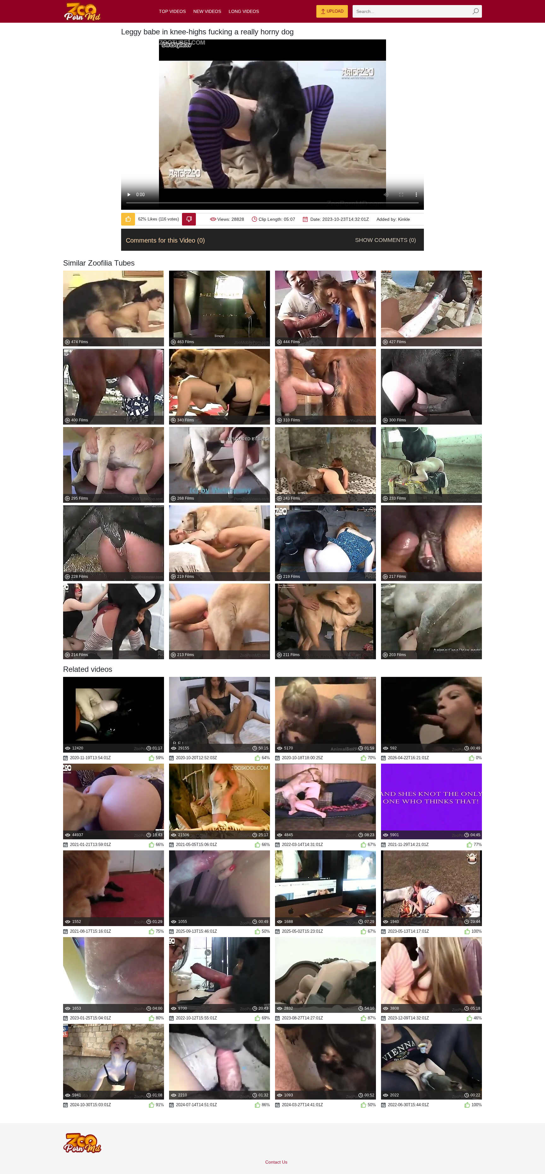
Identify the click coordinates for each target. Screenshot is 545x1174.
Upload (334, 11)
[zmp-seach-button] (475, 11)
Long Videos (244, 11)
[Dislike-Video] (189, 219)
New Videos (207, 11)
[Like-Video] (128, 219)
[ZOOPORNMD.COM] (82, 11)
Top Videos (172, 11)
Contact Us (276, 1162)
